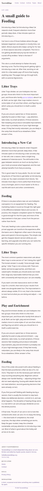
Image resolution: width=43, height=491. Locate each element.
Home (17, 3)
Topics (34, 3)
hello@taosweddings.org (9, 455)
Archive (28, 3)
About (39, 3)
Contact (22, 3)
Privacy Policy (6, 474)
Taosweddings (7, 3)
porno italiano (27, 97)
